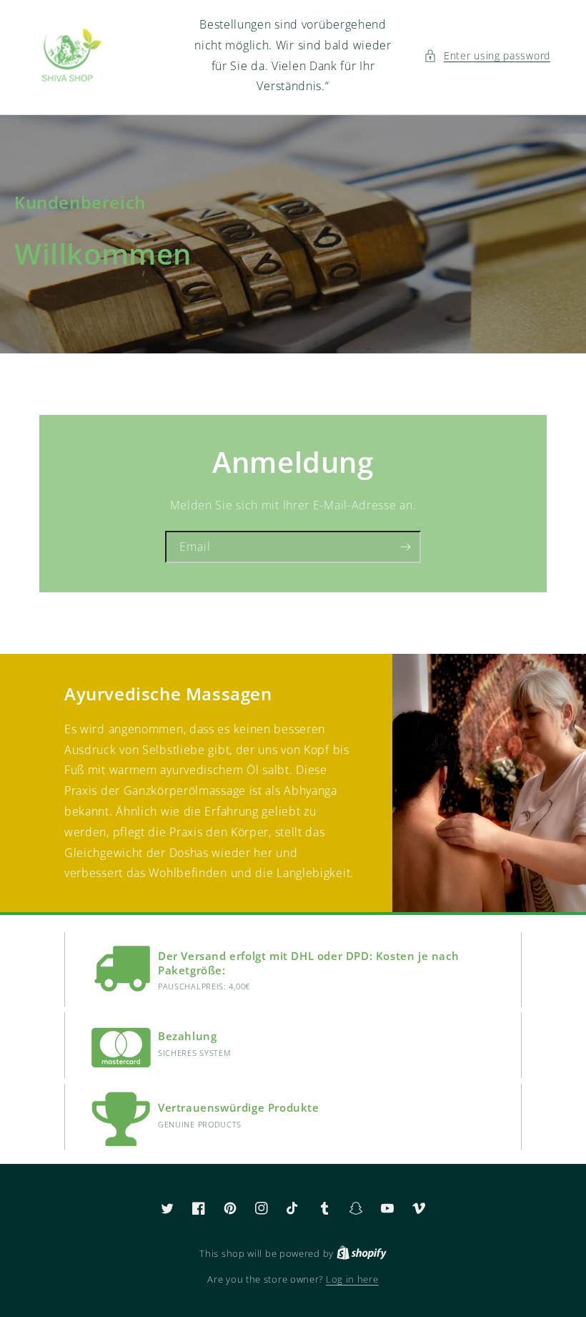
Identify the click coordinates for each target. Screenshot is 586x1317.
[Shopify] (362, 1253)
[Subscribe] (405, 547)
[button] (487, 55)
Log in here (352, 1279)
